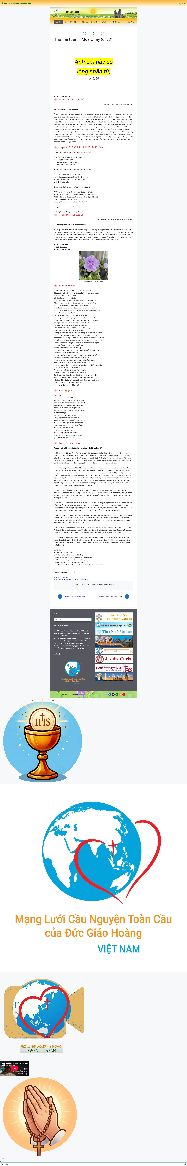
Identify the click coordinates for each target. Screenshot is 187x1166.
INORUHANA (72, 12)
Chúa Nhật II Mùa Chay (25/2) (76, 596)
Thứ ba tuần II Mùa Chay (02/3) (110, 596)
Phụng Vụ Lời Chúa (62, 577)
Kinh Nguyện (117, 22)
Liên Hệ (57, 654)
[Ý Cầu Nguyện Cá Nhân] (40, 1156)
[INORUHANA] (109, 694)
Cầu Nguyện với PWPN (89, 22)
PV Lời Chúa (74, 22)
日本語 (56, 614)
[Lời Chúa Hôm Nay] (43, 783)
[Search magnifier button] (89, 619)
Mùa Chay (86, 579)
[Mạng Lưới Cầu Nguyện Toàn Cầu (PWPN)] (93, 971)
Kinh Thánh (131, 22)
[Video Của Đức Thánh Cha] (44, 1057)
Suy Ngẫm (104, 22)
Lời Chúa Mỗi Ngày (77, 579)
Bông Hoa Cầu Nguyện (63, 579)
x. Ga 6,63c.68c (69, 212)
